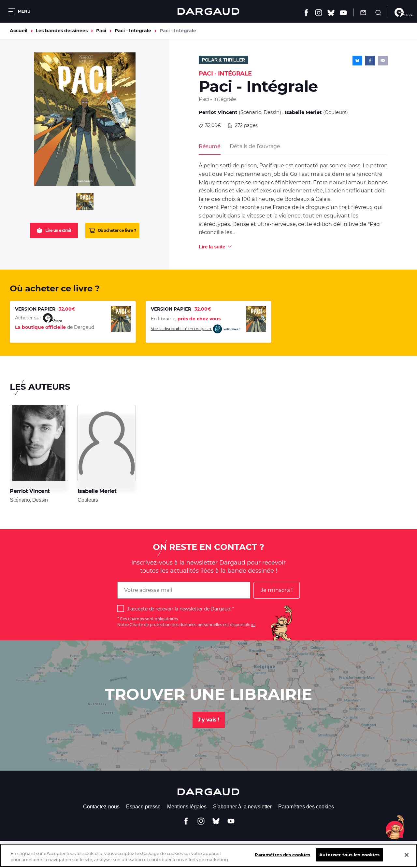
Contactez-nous (101, 806)
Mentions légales (187, 806)
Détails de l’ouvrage (255, 146)
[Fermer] (406, 855)
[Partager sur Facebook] (370, 60)
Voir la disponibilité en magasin (181, 328)
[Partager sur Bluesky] (357, 60)
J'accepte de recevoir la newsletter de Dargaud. (179, 609)
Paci (101, 31)
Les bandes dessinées (62, 31)
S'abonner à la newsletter (242, 806)
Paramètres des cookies (306, 806)
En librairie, (186, 319)
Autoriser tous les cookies (349, 854)
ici (253, 624)
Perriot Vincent (218, 112)
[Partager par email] (383, 60)
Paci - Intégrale (133, 31)
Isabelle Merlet (303, 112)
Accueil (18, 31)
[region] (208, 855)
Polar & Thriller (223, 60)
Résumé (210, 146)
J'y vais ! (209, 720)
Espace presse (143, 806)
